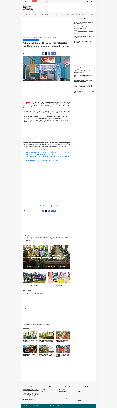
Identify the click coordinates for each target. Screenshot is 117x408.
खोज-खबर (57, 14)
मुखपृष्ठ (25, 37)
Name (24, 308)
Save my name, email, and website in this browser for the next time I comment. (39, 319)
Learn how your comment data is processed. (43, 324)
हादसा (92, 14)
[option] (46, 257)
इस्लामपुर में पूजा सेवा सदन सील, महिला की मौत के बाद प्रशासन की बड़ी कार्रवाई (46, 355)
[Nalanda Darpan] (28, 7)
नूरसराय (47, 251)
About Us (42, 391)
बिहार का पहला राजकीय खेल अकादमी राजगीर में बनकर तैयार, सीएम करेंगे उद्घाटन (42, 150)
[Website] (25, 241)
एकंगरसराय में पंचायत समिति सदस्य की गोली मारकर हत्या (29, 355)
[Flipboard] (54, 206)
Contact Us (43, 393)
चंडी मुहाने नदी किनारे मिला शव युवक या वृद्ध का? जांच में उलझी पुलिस (62, 341)
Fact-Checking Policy (63, 391)
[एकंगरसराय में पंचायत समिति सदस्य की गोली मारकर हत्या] (30, 349)
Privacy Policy (43, 389)
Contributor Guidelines (63, 397)
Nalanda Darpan (26, 50)
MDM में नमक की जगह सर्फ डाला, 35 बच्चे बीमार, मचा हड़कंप (49, 1)
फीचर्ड (25, 14)
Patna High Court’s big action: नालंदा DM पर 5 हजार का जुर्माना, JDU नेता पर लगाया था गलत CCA (47, 152)
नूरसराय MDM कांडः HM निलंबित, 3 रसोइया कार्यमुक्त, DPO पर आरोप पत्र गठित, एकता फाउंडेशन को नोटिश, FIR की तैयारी (46, 258)
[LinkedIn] (49, 53)
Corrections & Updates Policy (64, 393)
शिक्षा (63, 14)
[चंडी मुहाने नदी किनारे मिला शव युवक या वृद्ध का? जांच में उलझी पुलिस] (63, 335)
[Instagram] (30, 241)
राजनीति (77, 14)
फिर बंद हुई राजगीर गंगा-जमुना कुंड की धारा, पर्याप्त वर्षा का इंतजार (39, 154)
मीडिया (72, 14)
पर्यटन (87, 14)
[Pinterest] (52, 53)
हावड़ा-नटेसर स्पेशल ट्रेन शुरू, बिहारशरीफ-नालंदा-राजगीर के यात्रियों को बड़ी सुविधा (46, 341)
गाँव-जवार (51, 14)
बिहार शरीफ (35, 14)
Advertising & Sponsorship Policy (65, 400)
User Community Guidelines (64, 395)
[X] (46, 53)
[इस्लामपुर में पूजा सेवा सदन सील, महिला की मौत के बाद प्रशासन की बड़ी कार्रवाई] (46, 349)
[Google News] (44, 206)
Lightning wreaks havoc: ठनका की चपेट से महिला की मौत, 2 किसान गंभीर (41, 160)
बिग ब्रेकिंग (28, 40)
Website (49, 314)
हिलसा (40, 14)
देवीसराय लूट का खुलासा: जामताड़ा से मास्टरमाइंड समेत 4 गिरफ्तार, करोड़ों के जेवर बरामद (62, 356)
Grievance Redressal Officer (64, 399)
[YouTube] (29, 241)
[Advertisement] (71, 6)
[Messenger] (54, 53)
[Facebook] (43, 53)
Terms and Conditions (45, 397)
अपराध (82, 14)
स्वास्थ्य (67, 14)
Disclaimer (43, 395)
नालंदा (29, 14)
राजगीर (45, 14)
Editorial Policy (62, 389)
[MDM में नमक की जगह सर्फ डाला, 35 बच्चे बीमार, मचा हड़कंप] (30, 335)
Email (24, 314)
